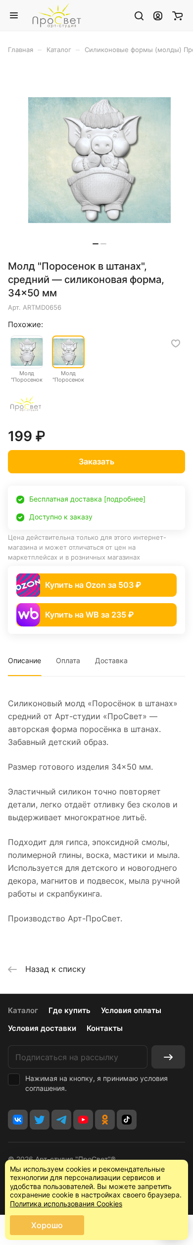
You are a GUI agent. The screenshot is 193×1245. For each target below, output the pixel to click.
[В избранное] (175, 343)
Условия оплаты (131, 1010)
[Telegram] (61, 1120)
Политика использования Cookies (66, 1203)
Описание (24, 660)
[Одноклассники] (105, 1120)
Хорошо (47, 1225)
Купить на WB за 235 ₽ (89, 615)
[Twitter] (39, 1120)
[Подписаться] (168, 1057)
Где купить (69, 1010)
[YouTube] (83, 1120)
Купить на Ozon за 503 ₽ (93, 585)
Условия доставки (42, 1028)
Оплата (68, 660)
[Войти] (157, 15)
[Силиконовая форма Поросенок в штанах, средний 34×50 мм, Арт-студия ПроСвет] (99, 160)
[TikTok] (127, 1120)
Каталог (23, 1010)
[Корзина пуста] (177, 15)
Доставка (111, 660)
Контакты (105, 1028)
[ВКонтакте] (18, 1120)
